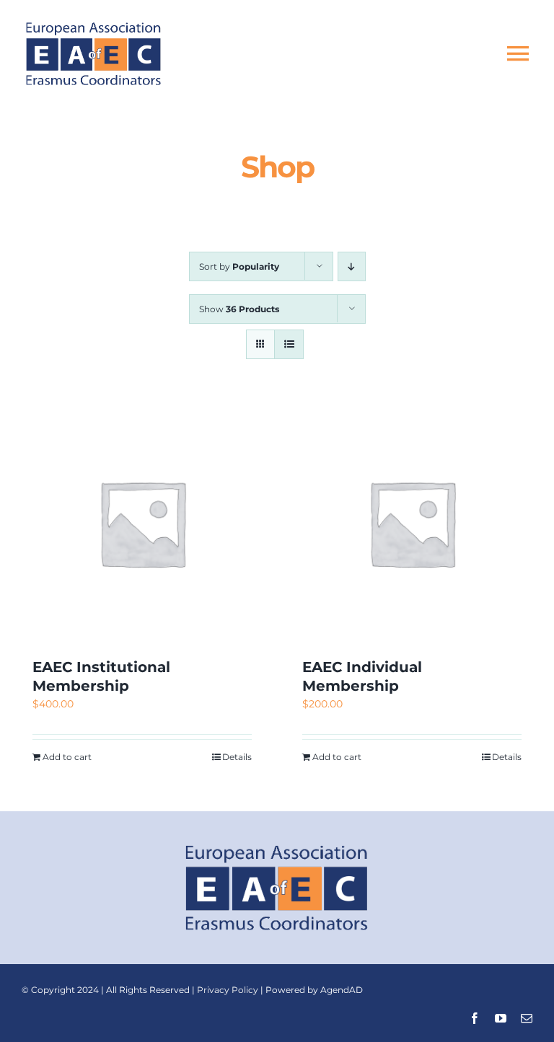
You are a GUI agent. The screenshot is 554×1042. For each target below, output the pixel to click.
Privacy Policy (227, 989)
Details (237, 756)
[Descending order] (352, 266)
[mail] (526, 1018)
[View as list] (289, 344)
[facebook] (474, 1018)
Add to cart (67, 756)
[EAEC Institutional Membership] (142, 522)
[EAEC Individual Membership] (411, 522)
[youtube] (500, 1018)
